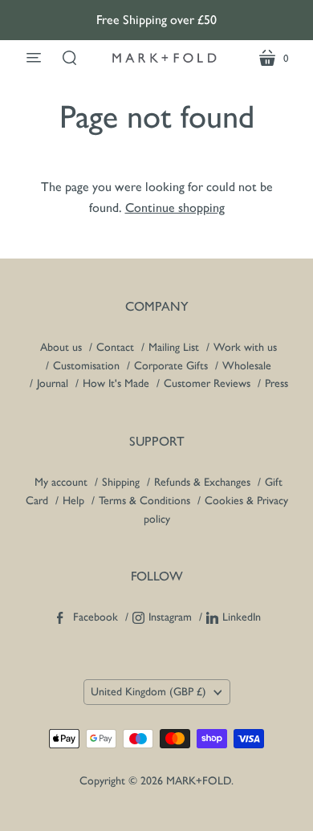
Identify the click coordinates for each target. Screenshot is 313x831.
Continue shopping (175, 207)
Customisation (86, 366)
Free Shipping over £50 (156, 19)
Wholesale (246, 366)
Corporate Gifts (171, 366)
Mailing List (173, 347)
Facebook (95, 617)
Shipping (122, 482)
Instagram (170, 617)
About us (61, 347)
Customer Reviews (207, 383)
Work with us (245, 347)
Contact (115, 347)
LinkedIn (241, 617)
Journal (52, 383)
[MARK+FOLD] (164, 58)
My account (61, 482)
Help (73, 500)
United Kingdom (148, 692)
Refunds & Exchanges (202, 482)
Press (276, 383)
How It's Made (116, 383)
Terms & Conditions (144, 500)
